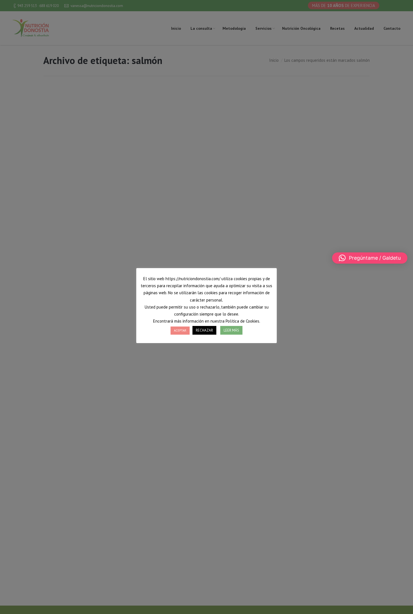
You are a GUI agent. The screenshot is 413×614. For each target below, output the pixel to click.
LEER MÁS (231, 330)
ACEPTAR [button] (180, 330)
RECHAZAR (204, 330)
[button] (369, 258)
